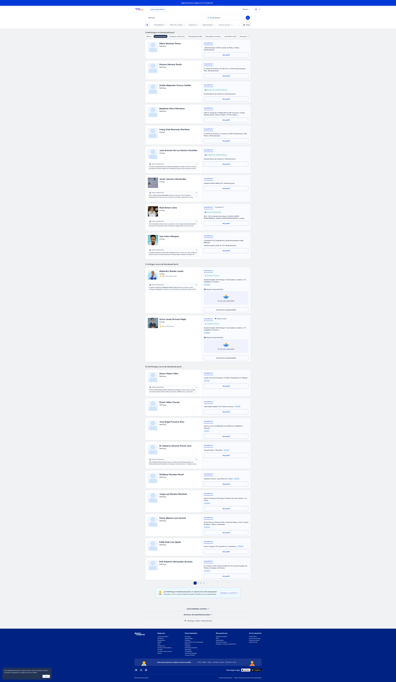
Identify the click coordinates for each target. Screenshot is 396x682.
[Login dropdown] (257, 9)
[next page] (203, 583)
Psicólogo (187, 636)
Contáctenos (253, 636)
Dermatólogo (189, 638)
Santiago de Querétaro (164, 647)
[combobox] (175, 17)
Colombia (215, 662)
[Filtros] (147, 25)
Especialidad (220, 640)
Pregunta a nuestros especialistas (226, 644)
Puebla (159, 642)
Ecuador (221, 662)
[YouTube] (146, 670)
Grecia (199, 662)
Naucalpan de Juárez (213, 36)
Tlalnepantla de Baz (195, 36)
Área (217, 638)
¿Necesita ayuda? (254, 640)
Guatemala (228, 662)
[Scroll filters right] (237, 25)
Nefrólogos (191, 621)
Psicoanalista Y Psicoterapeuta (194, 642)
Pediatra (187, 644)
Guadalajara (161, 640)
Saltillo (159, 653)
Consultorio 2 (219, 207)
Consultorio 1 (208, 43)
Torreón (159, 649)
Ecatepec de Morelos (177, 36)
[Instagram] (141, 670)
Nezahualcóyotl (160, 36)
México (149, 36)
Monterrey (160, 638)
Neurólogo (188, 649)
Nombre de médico (221, 636)
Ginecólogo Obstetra (191, 647)
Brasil (234, 662)
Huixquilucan (244, 36)
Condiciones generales (225, 677)
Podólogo (187, 640)
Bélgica (204, 662)
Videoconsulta (253, 642)
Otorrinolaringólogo (191, 653)
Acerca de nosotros (255, 638)
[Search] (248, 18)
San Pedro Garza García (164, 651)
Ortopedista (188, 651)
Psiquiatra (188, 646)
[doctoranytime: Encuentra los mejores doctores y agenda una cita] (185, 621)
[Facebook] (136, 670)
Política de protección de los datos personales (248, 677)
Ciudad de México (162, 636)
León (158, 644)
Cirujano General (190, 655)
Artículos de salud (221, 642)
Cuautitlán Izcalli (230, 36)
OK (46, 676)
